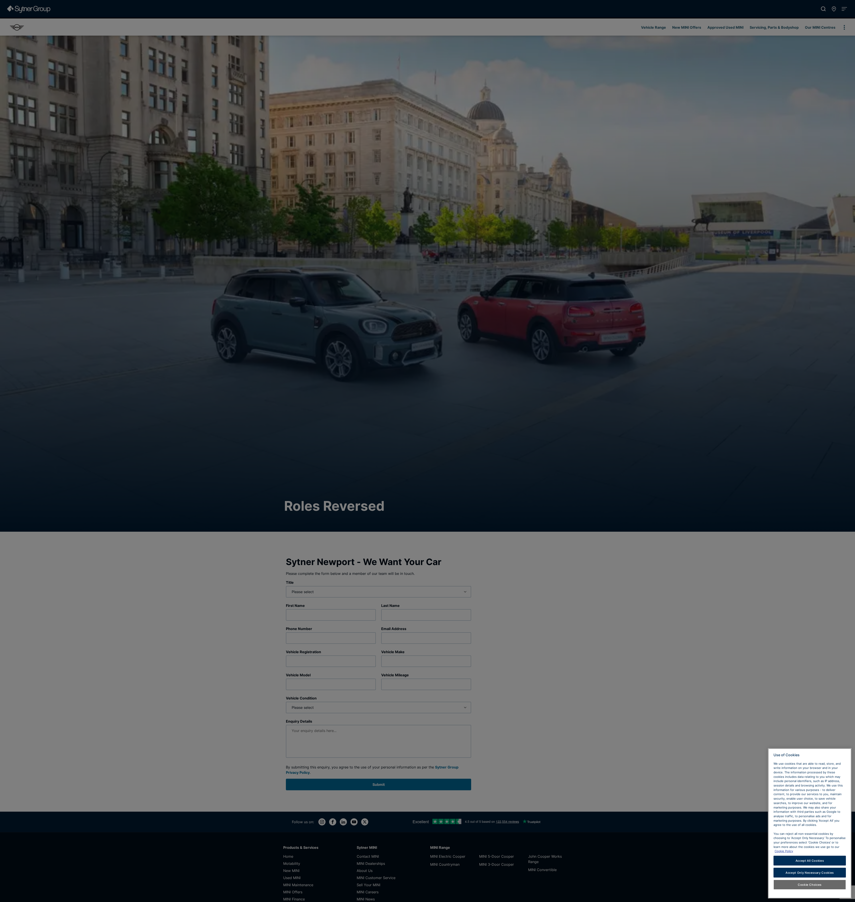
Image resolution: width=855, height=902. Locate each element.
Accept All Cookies (810, 860)
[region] (809, 823)
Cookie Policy (784, 851)
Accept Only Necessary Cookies (810, 872)
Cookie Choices (810, 884)
